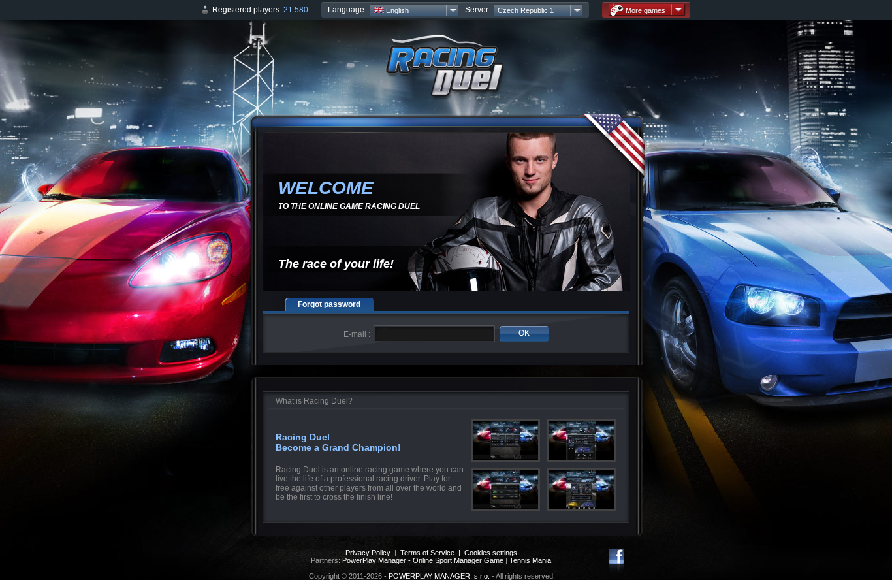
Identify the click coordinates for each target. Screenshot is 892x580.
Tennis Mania (530, 560)
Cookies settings (490, 552)
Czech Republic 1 (526, 10)
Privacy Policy (367, 552)
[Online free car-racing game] (446, 72)
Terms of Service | (432, 552)
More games (645, 10)
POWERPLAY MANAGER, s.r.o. (439, 576)
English (396, 10)
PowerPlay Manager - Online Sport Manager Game (422, 560)
